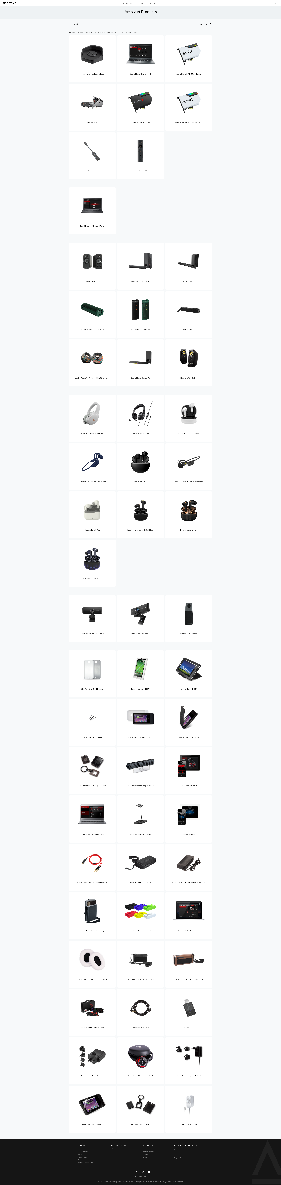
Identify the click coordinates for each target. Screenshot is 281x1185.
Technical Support (116, 1149)
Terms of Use (171, 1182)
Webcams (81, 1160)
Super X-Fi (81, 1149)
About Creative (147, 1149)
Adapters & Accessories (86, 1162)
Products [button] (127, 3)
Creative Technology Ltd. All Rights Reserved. (119, 1182)
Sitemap (180, 1182)
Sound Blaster (82, 1151)
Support (153, 3)
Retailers (145, 1157)
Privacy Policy (139, 1182)
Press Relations (147, 1154)
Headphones (82, 1157)
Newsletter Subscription (182, 1155)
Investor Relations (148, 1151)
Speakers (81, 1154)
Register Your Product (181, 1158)
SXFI (140, 3)
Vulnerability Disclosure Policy (156, 1182)
